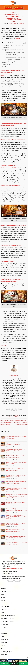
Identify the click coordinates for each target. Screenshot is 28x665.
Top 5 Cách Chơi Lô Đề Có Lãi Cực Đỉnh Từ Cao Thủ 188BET (15, 469)
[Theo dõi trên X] (10, 581)
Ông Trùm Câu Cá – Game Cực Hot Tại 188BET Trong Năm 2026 (16, 482)
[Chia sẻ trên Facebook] (9, 410)
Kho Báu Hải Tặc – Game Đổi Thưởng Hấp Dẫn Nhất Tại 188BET (16, 476)
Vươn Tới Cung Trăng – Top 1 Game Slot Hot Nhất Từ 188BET (15, 524)
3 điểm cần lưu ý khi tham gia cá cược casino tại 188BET (12, 63)
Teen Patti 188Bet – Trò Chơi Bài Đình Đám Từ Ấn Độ (16, 437)
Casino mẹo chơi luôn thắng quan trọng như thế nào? (13, 46)
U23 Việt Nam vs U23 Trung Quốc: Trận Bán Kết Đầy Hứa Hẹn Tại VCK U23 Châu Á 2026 (16, 496)
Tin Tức (14, 12)
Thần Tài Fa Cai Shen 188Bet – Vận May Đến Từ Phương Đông (15, 443)
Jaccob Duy (22, 23)
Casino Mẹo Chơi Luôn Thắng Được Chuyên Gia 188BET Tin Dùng (15, 536)
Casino (3, 75)
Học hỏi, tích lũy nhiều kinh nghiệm (13, 59)
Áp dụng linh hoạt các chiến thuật (13, 56)
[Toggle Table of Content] (23, 43)
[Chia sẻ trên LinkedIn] (21, 410)
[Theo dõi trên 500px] (17, 581)
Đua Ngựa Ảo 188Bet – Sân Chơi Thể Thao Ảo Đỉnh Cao (16, 463)
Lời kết (4, 66)
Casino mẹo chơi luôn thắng (14, 416)
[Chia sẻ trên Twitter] (12, 410)
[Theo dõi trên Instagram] (8, 581)
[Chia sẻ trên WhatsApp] (7, 410)
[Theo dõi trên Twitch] (20, 581)
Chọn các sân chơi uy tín (11, 54)
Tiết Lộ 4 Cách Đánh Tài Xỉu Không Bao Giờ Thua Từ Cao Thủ (7, 422)
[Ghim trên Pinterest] (18, 410)
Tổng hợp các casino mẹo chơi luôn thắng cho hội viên (13, 50)
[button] (2, 3)
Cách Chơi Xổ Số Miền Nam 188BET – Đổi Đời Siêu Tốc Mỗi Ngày (20, 422)
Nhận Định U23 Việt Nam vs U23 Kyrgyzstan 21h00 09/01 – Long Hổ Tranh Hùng (15, 517)
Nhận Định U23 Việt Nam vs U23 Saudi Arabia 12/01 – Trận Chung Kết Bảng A (16, 509)
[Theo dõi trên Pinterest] (13, 581)
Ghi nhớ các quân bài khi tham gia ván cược (15, 57)
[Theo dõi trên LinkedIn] (15, 581)
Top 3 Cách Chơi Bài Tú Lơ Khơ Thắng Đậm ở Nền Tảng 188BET (16, 488)
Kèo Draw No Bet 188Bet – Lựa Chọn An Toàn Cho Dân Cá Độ (16, 456)
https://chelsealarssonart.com (14, 568)
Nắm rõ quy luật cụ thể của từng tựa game (15, 52)
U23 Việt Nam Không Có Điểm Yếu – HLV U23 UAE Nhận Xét (15, 503)
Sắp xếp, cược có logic (11, 61)
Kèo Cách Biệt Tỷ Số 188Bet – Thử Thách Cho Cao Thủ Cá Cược (15, 450)
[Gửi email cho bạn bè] (15, 410)
